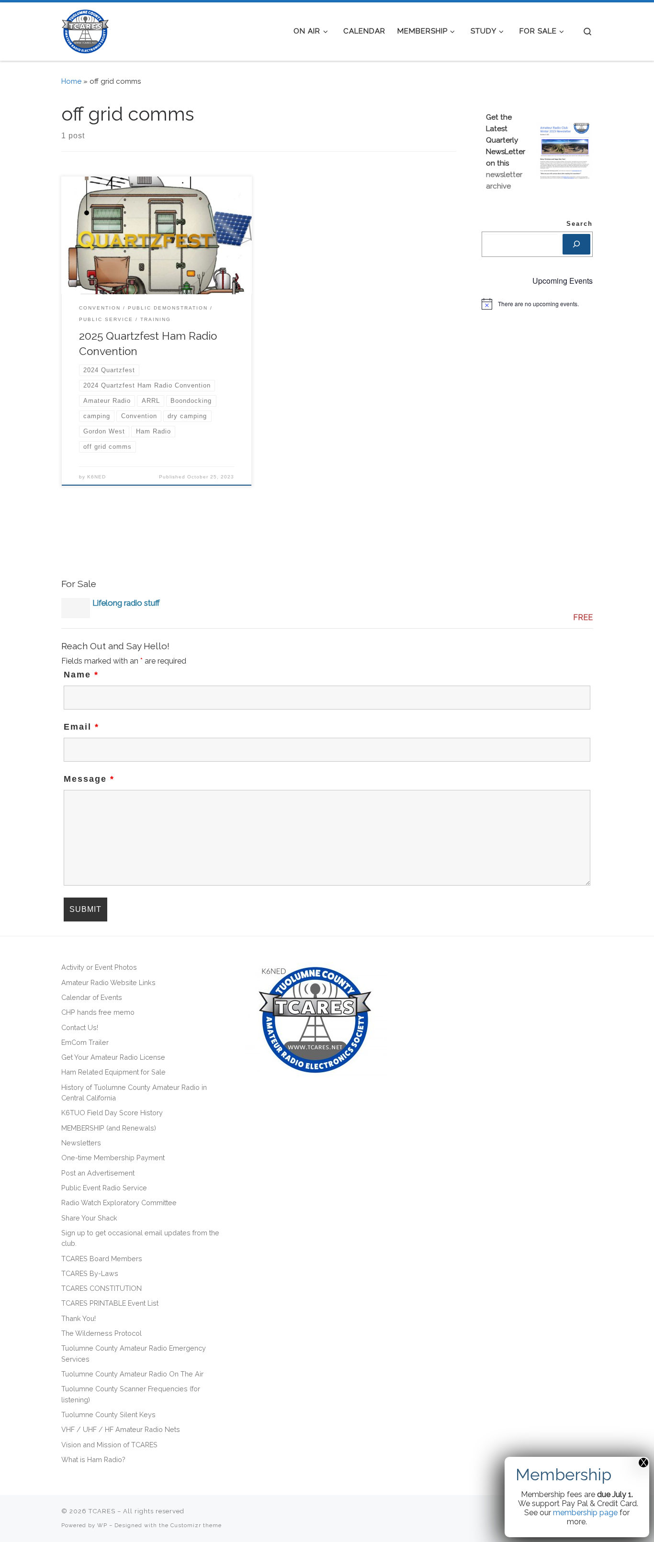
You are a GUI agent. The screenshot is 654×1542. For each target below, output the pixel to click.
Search (579, 224)
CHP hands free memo (98, 1012)
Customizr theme (196, 1525)
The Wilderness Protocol (101, 1333)
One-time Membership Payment (113, 1158)
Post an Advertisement (98, 1173)
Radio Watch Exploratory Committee (119, 1202)
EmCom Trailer (85, 1042)
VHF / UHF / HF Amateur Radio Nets (120, 1429)
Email (81, 727)
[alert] (537, 304)
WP (102, 1525)
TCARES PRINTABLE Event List (109, 1303)
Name (81, 674)
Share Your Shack (89, 1218)
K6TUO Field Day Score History (112, 1113)
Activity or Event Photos (99, 967)
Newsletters (81, 1143)
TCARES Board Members (101, 1258)
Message (89, 779)
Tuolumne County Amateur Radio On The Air (132, 1374)
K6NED (96, 476)
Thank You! (78, 1318)
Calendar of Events (91, 997)
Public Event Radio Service (104, 1188)
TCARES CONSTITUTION (101, 1288)
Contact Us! (79, 1027)
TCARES (102, 1511)
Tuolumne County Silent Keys (108, 1414)
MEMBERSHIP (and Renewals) (108, 1128)
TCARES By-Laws (89, 1273)
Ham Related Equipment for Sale (113, 1072)
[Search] (576, 244)
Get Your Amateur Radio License (113, 1057)
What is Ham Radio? (93, 1459)
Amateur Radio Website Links (108, 982)
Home (71, 81)
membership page (585, 1512)
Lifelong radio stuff (126, 603)
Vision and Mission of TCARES (109, 1445)
